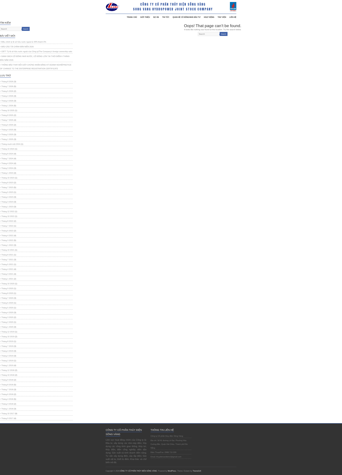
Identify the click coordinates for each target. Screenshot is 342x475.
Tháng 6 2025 (7, 125)
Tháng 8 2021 (7, 255)
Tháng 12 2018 (7, 370)
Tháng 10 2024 (7, 149)
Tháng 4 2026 (7, 96)
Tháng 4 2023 (7, 197)
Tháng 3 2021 (7, 274)
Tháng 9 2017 (7, 418)
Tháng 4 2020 (7, 312)
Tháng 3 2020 (7, 317)
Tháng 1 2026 (7, 106)
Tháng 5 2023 (7, 192)
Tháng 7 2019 (7, 346)
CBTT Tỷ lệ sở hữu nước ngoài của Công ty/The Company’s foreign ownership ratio (36, 51)
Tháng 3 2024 (7, 168)
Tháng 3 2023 (7, 202)
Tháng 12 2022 (7, 211)
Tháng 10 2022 (7, 216)
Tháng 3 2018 (7, 404)
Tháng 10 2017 (7, 413)
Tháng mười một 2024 (10, 144)
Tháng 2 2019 (7, 361)
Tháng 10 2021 (7, 250)
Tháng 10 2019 (7, 336)
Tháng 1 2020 (7, 327)
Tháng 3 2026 (7, 101)
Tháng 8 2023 (7, 182)
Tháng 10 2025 (7, 110)
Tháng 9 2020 (7, 288)
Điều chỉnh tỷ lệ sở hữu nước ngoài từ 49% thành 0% (23, 42)
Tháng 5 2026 (7, 91)
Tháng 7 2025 (7, 120)
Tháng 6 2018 (7, 394)
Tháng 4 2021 (7, 269)
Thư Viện (222, 17)
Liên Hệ (232, 17)
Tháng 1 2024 (7, 173)
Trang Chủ (132, 17)
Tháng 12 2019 (7, 332)
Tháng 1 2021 (7, 279)
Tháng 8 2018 (7, 385)
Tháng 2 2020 (7, 322)
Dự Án (156, 17)
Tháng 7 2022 (7, 226)
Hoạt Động (209, 17)
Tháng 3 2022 (7, 240)
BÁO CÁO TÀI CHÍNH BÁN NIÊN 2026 (17, 47)
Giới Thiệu (145, 17)
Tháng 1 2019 (7, 365)
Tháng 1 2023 (7, 207)
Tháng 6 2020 (7, 303)
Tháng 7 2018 (7, 389)
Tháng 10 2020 (7, 284)
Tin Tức (165, 17)
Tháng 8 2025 (7, 115)
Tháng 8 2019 (7, 341)
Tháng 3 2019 (7, 356)
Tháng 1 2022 (7, 245)
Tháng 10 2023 (7, 178)
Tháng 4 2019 (7, 351)
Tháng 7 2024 (7, 158)
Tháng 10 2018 (7, 375)
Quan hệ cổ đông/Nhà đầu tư (187, 17)
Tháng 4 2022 (7, 235)
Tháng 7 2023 (7, 187)
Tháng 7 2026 (7, 86)
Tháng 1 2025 (7, 139)
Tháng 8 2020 (7, 293)
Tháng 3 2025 (7, 134)
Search (223, 34)
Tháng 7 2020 (7, 298)
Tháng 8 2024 (7, 154)
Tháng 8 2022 (7, 221)
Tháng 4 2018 (7, 399)
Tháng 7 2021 (7, 259)
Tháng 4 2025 (7, 130)
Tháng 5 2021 (7, 264)
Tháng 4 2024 (7, 163)
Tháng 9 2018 (7, 380)
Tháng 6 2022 (7, 231)
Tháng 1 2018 (7, 409)
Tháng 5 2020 (7, 308)
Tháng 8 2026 (7, 81)
